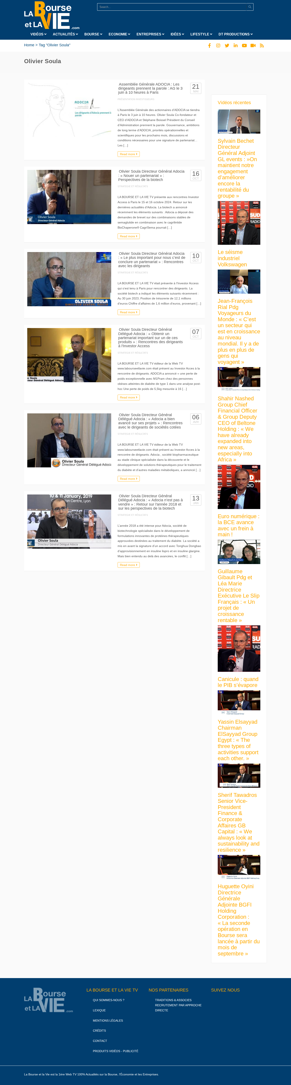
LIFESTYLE (200, 34)
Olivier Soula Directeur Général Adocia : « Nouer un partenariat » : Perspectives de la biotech (151, 175)
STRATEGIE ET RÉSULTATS (133, 186)
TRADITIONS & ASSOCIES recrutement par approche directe (178, 1005)
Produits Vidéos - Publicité (115, 1051)
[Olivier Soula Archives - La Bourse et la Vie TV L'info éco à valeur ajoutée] (51, 14)
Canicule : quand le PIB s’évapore (238, 682)
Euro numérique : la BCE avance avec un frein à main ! (238, 525)
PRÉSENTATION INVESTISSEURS (136, 99)
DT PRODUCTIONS (235, 34)
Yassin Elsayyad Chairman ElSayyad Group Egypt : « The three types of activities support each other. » (238, 740)
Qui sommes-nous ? (108, 1000)
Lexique (99, 1010)
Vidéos (37, 34)
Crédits (99, 1030)
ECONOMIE (118, 34)
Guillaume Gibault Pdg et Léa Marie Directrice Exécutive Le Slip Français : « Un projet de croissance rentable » (238, 595)
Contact (100, 1041)
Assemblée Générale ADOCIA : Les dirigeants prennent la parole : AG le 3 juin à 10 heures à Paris (150, 88)
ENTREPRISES (149, 34)
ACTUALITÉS (64, 34)
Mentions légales (108, 1020)
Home (29, 45)
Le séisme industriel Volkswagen (232, 258)
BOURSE (92, 34)
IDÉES (176, 34)
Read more (128, 154)
